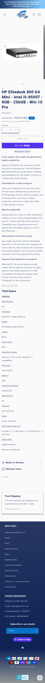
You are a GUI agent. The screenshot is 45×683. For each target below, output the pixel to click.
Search (7, 538)
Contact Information (13, 565)
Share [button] (6, 477)
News (7, 554)
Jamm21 (18, 667)
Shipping (14, 121)
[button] (4, 14)
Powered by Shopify (28, 667)
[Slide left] (17, 84)
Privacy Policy (10, 587)
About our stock (11, 549)
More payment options (22, 151)
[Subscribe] (36, 631)
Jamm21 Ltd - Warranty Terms (17, 581)
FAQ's (7, 543)
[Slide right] (27, 84)
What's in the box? (10, 285)
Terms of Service (11, 571)
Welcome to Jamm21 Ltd (15, 532)
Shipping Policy (11, 509)
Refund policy (10, 576)
